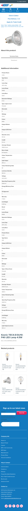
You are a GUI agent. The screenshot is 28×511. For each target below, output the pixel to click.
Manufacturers (4, 452)
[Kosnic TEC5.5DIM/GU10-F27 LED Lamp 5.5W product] (7, 381)
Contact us (3, 469)
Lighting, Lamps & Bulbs (13, 25)
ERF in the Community (6, 448)
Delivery (3, 471)
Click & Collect (4, 466)
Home (2, 25)
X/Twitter (3, 412)
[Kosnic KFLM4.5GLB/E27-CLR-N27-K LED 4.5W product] (21, 381)
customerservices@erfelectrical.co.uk (12, 498)
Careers (3, 445)
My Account (4, 479)
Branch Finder (4, 443)
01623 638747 (22, 1)
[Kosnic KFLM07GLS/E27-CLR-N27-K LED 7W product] (7, 357)
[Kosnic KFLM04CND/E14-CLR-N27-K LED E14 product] (21, 357)
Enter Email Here (5, 421)
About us (3, 440)
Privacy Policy (4, 455)
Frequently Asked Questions (8, 474)
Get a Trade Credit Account (8, 476)
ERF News (3, 450)
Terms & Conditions (6, 457)
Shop (6, 25)
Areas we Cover (5, 481)
